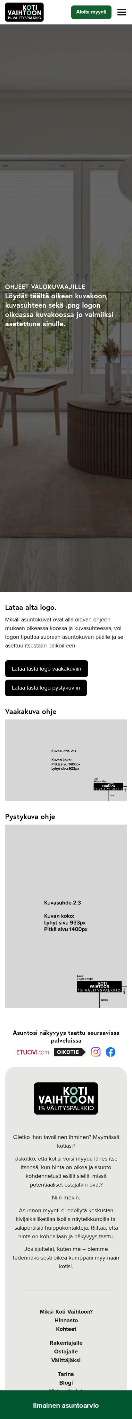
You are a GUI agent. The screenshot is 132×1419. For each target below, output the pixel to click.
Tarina (66, 1374)
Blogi (66, 1382)
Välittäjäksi (66, 1360)
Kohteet (66, 1329)
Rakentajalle (66, 1342)
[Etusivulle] (66, 1098)
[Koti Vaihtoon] (24, 12)
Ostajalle (66, 1351)
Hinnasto (66, 1320)
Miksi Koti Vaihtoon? (66, 1311)
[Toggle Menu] (122, 12)
